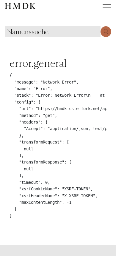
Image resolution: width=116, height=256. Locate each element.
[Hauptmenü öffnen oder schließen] (102, 6)
